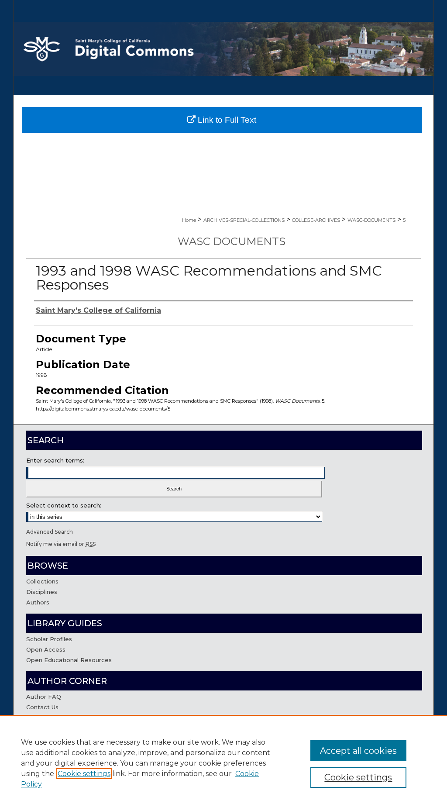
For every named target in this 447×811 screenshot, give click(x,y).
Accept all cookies (358, 750)
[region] (223, 763)
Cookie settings (84, 774)
